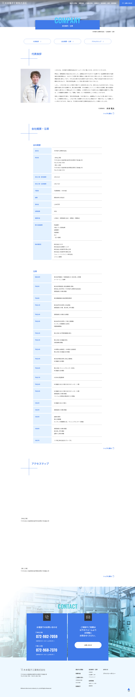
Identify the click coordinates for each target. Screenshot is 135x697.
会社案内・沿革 (105, 3)
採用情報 (113, 3)
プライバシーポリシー (109, 673)
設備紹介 (96, 3)
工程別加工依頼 (79, 680)
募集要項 (90, 685)
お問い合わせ (88, 645)
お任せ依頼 (78, 682)
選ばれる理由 (73, 3)
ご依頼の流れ (89, 3)
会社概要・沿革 (92, 674)
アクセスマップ (92, 677)
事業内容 (81, 3)
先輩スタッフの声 (92, 683)
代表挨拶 (90, 672)
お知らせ (105, 669)
